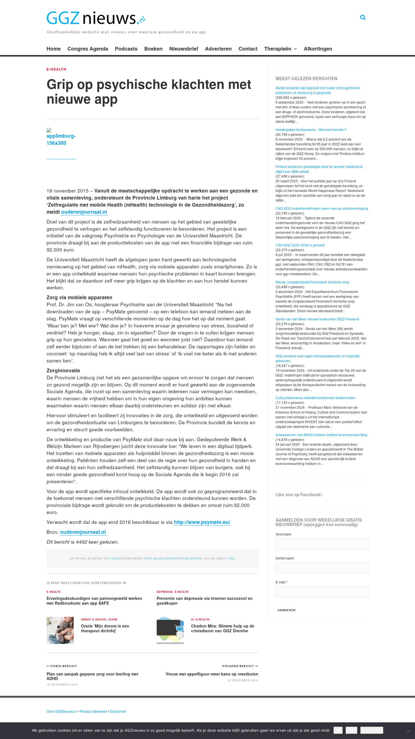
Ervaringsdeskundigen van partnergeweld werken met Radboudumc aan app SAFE (94, 600)
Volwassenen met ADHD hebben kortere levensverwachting (321, 434)
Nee (351, 730)
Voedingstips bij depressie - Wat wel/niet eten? (311, 129)
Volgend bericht (238, 666)
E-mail (282, 582)
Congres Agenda (87, 48)
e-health (157, 558)
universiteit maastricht (184, 558)
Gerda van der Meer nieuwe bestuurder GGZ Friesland (317, 318)
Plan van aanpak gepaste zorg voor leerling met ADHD (92, 676)
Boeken (153, 48)
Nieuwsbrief (183, 48)
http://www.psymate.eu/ (202, 521)
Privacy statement (93, 711)
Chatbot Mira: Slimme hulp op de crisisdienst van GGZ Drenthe (222, 628)
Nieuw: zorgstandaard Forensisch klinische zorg (312, 281)
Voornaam (283, 534)
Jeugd (112, 619)
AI (192, 619)
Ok (338, 730)
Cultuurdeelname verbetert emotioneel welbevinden (315, 397)
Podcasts (126, 48)
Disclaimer (118, 711)
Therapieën (277, 48)
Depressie (165, 592)
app (147, 558)
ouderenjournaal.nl (84, 211)
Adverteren (218, 48)
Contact (248, 48)
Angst (86, 619)
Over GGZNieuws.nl (62, 711)
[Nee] (408, 731)
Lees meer (371, 730)
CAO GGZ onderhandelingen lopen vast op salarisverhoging (322, 208)
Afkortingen (318, 48)
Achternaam (285, 558)
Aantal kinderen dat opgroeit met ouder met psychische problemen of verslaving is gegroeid (318, 90)
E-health (56, 69)
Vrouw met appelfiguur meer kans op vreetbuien (212, 674)
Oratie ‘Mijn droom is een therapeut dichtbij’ (105, 628)
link (231, 558)
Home (54, 48)
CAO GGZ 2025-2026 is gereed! (300, 244)
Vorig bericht (64, 666)
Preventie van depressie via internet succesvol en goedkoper (205, 600)
